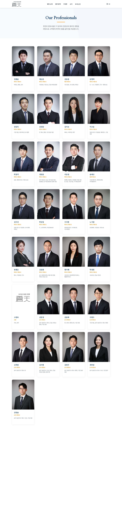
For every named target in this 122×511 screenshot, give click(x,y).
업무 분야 (58, 4)
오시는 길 (78, 4)
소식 (71, 4)
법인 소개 (50, 4)
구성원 (65, 4)
